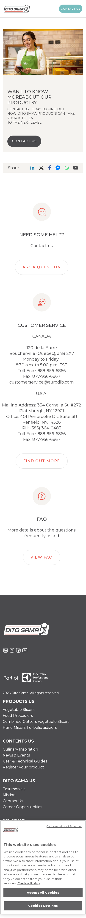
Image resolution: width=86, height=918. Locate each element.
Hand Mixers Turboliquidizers (30, 727)
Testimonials (14, 789)
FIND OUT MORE (41, 461)
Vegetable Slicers (18, 709)
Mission (9, 795)
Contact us (70, 8)
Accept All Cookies (43, 892)
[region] (43, 867)
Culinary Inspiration (20, 749)
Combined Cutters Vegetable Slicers (36, 721)
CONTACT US (24, 141)
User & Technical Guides (25, 761)
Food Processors (18, 715)
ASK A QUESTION (41, 267)
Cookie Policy (28, 883)
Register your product (23, 767)
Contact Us (13, 801)
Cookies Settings (43, 905)
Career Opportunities (22, 807)
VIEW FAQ (42, 557)
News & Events (16, 755)
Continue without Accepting (65, 826)
